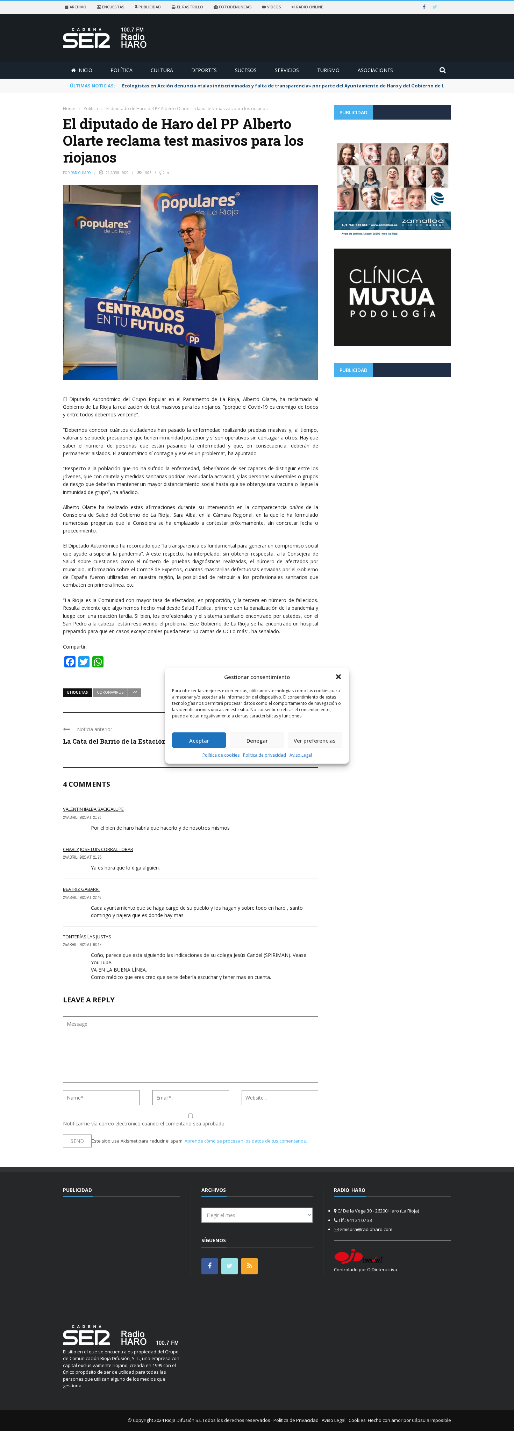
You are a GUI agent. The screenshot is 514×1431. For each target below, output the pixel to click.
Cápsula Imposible (431, 1420)
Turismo (328, 70)
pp (135, 692)
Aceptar (199, 740)
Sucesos (246, 70)
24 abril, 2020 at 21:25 (82, 857)
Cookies (357, 1420)
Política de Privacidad (296, 1420)
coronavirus (110, 692)
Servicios (287, 70)
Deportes (204, 70)
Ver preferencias (315, 740)
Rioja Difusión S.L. (183, 1420)
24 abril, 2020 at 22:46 (82, 897)
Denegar (257, 740)
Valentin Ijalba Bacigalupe (93, 809)
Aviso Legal (301, 755)
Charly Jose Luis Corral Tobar (98, 849)
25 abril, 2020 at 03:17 (82, 944)
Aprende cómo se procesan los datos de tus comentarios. (246, 1141)
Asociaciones (375, 70)
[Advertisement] (392, 431)
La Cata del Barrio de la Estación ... (117, 741)
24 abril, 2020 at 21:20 (82, 817)
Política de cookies (221, 755)
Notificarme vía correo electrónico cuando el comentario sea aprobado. (144, 1123)
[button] (338, 676)
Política (121, 70)
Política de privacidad (264, 755)
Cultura (162, 70)
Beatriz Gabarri (81, 889)
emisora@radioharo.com (366, 1229)
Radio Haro (81, 172)
